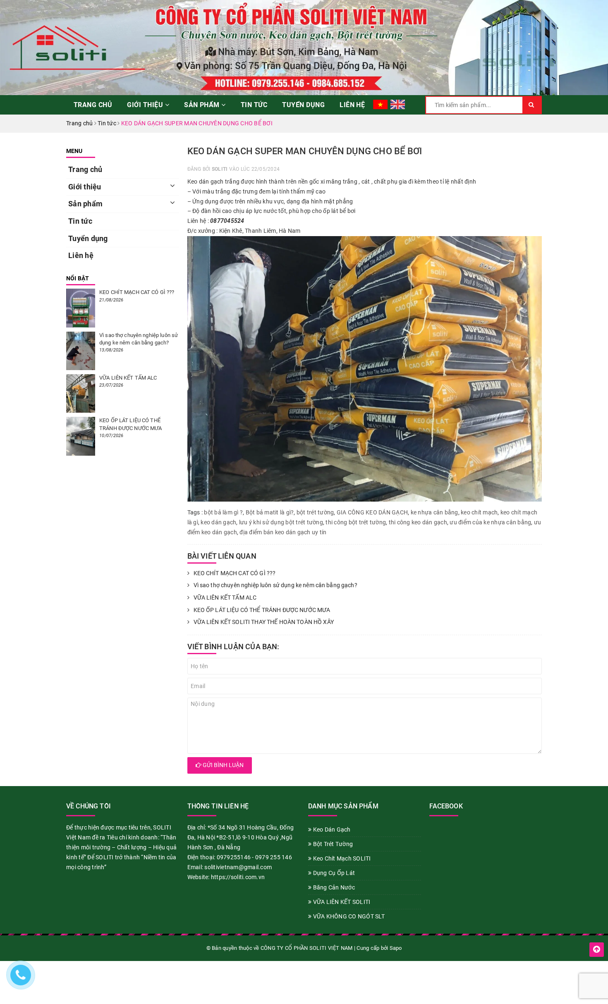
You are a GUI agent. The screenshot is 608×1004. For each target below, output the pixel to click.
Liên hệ (352, 105)
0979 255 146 (273, 857)
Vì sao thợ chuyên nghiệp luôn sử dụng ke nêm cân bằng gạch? (275, 585)
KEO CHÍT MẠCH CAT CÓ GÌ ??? (235, 573)
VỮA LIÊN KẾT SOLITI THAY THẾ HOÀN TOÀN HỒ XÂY (264, 622)
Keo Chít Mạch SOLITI (341, 858)
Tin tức (254, 105)
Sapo (396, 948)
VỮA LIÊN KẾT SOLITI (340, 902)
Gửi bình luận (222, 765)
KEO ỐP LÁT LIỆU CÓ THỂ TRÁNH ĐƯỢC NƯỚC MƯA (262, 610)
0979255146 (234, 857)
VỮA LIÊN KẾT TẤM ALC (225, 597)
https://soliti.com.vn (238, 877)
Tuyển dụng (303, 105)
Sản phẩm (202, 105)
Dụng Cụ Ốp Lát (333, 873)
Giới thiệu (146, 105)
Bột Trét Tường (332, 844)
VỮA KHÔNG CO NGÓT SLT (348, 916)
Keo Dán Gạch (330, 829)
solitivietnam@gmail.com (238, 867)
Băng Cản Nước (333, 887)
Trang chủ (93, 105)
